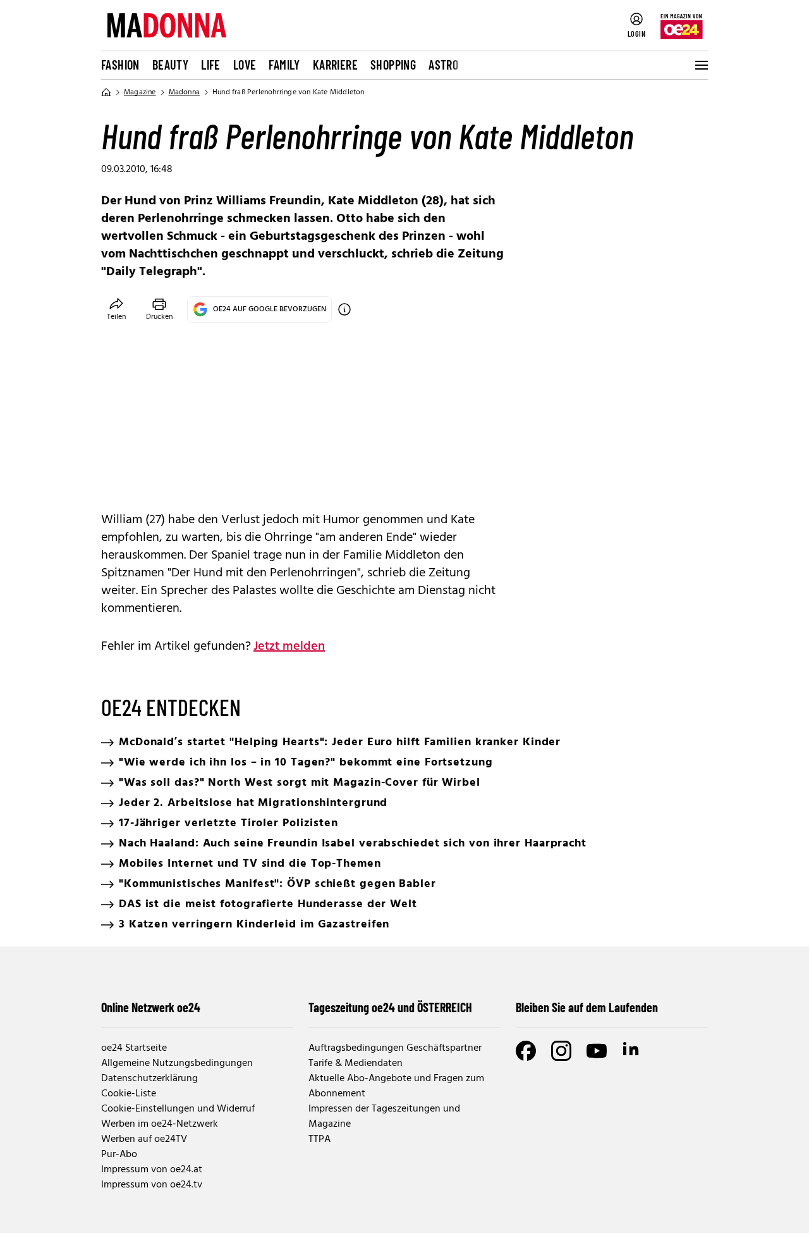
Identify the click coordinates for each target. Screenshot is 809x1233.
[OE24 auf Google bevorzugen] (344, 309)
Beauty (170, 64)
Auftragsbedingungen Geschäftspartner (395, 1048)
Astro (443, 64)
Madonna (184, 92)
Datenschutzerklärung (149, 1078)
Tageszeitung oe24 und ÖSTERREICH (390, 1007)
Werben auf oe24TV (144, 1139)
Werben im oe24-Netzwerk (159, 1124)
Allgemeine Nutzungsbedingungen (177, 1063)
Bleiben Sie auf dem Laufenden (587, 1007)
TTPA (319, 1139)
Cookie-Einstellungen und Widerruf (178, 1109)
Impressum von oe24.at (151, 1170)
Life (211, 64)
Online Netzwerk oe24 (150, 1007)
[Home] (106, 92)
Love (245, 64)
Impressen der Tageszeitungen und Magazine (384, 1116)
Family (284, 64)
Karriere (335, 64)
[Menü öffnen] (700, 65)
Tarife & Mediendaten (355, 1063)
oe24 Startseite (134, 1048)
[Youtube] (597, 1051)
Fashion (120, 64)
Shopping (393, 64)
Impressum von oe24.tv (151, 1185)
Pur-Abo (119, 1154)
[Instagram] (561, 1051)
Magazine (140, 92)
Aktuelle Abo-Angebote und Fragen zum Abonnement (396, 1086)
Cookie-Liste (128, 1094)
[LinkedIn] (632, 1051)
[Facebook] (526, 1051)
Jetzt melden (289, 646)
